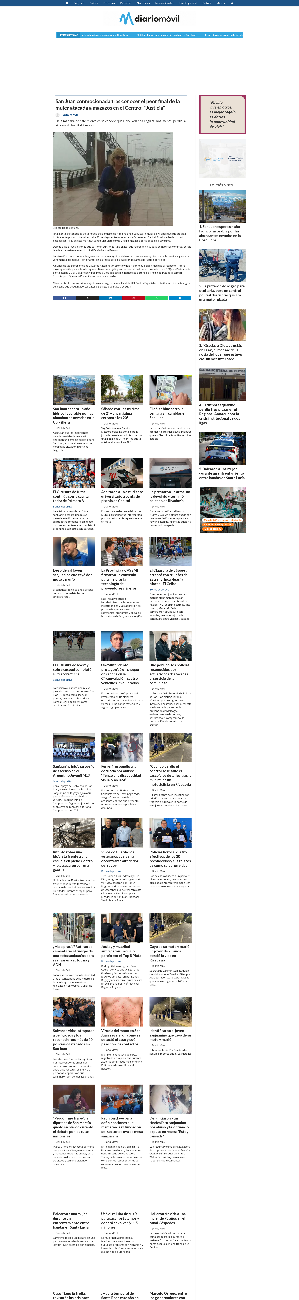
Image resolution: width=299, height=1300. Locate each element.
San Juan (79, 3)
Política (94, 3)
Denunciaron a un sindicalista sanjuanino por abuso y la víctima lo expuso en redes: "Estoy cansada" (169, 1127)
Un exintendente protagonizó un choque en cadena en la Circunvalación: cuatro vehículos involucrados (120, 674)
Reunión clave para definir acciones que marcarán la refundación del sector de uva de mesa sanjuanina (122, 1127)
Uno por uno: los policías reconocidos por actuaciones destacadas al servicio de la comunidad (169, 674)
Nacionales (143, 3)
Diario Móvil (69, 115)
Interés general (188, 3)
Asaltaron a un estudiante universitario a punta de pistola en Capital (122, 496)
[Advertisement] (149, 62)
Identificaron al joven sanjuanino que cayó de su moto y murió (170, 1035)
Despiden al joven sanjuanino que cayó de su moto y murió (74, 574)
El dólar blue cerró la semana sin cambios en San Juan (95, 35)
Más (219, 3)
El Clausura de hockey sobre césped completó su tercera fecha (72, 669)
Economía (109, 3)
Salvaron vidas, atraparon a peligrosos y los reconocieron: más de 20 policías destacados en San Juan (74, 1039)
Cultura (206, 3)
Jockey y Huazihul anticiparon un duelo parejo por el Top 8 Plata (121, 951)
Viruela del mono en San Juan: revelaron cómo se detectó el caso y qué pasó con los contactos (120, 1037)
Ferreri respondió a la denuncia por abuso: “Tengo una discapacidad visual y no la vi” (121, 773)
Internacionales (164, 3)
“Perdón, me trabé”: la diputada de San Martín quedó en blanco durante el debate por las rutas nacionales (73, 1127)
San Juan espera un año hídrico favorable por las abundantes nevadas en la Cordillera (74, 415)
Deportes (125, 3)
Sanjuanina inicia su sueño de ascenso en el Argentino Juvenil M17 (74, 771)
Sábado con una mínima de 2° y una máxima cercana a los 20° (120, 413)
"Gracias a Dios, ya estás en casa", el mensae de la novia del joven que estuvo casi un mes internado (220, 352)
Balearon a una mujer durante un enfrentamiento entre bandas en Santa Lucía (71, 1220)
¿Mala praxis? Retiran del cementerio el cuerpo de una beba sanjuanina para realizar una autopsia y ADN (73, 955)
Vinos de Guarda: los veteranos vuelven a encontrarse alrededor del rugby (119, 859)
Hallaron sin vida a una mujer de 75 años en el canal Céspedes (168, 1218)
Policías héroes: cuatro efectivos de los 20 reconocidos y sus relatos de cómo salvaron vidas (170, 859)
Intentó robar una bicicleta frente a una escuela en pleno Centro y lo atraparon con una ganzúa (73, 861)
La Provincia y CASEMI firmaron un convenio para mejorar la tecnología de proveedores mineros (119, 579)
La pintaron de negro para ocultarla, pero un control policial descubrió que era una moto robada (222, 293)
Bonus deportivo (63, 506)
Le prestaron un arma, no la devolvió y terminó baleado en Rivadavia (171, 35)
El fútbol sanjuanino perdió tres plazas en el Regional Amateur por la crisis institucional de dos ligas (219, 414)
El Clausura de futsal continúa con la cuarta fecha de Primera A (71, 496)
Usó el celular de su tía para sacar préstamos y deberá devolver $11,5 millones (120, 1220)
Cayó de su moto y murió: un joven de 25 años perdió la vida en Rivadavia (170, 953)
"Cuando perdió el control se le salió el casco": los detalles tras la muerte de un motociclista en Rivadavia (170, 775)
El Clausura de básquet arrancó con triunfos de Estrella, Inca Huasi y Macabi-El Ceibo (169, 577)
